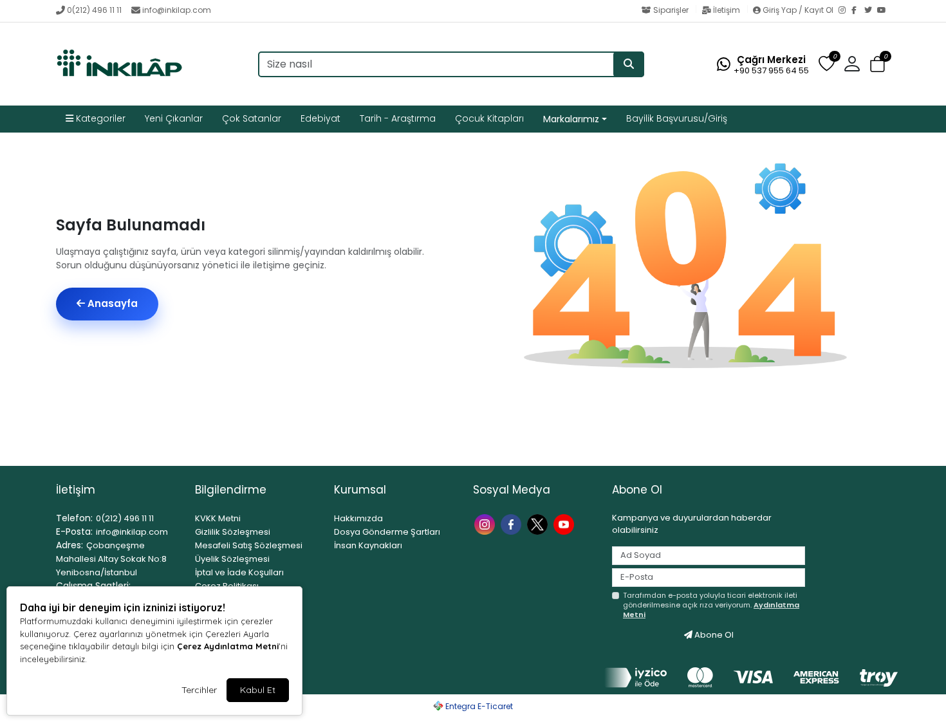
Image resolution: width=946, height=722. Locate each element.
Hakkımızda (358, 518)
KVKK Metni (218, 518)
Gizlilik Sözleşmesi (232, 532)
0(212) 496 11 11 (94, 10)
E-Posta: (74, 531)
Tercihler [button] (199, 690)
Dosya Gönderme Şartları (387, 532)
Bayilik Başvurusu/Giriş (676, 118)
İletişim (726, 10)
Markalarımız (571, 119)
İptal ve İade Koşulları (239, 572)
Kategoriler (99, 118)
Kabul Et (257, 690)
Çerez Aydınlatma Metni (228, 646)
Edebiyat (320, 118)
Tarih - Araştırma (398, 118)
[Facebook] (857, 11)
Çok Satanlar (251, 118)
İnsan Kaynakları (368, 545)
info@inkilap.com (176, 10)
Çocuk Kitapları (489, 118)
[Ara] (628, 64)
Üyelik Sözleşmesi (232, 559)
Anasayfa (111, 303)
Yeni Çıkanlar (174, 118)
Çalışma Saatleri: (93, 585)
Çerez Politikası (227, 586)
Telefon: (74, 518)
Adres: (69, 545)
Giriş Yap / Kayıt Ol (798, 10)
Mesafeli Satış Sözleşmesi (248, 545)
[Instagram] (845, 11)
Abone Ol (713, 635)
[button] (877, 64)
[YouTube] (883, 11)
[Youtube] (565, 523)
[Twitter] (870, 11)
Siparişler (671, 10)
